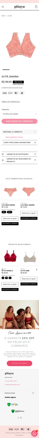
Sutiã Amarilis (7, 270)
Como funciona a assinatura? (17, 142)
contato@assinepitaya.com (12, 384)
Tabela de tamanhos (11, 102)
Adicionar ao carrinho (19, 121)
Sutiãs (9, 16)
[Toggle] (35, 132)
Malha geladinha (11, 137)
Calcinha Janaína (27, 205)
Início (4, 16)
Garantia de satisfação (17, 154)
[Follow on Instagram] (21, 418)
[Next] (36, 47)
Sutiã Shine (24, 270)
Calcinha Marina (8, 205)
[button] (3, 6)
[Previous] (3, 47)
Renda (20, 137)
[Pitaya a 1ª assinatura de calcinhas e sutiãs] (19, 6)
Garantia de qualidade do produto (19, 160)
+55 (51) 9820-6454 (11, 381)
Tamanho (5, 109)
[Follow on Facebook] (18, 418)
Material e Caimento (12, 132)
